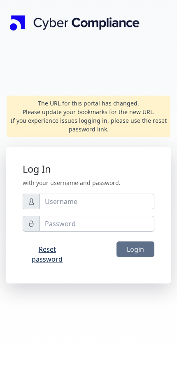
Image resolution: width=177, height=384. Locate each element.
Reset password (47, 254)
